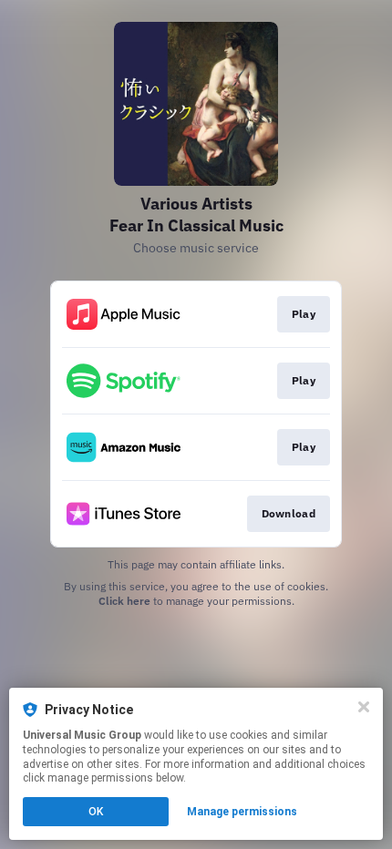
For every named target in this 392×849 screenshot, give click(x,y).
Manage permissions (242, 811)
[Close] (363, 706)
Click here (124, 601)
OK (95, 811)
